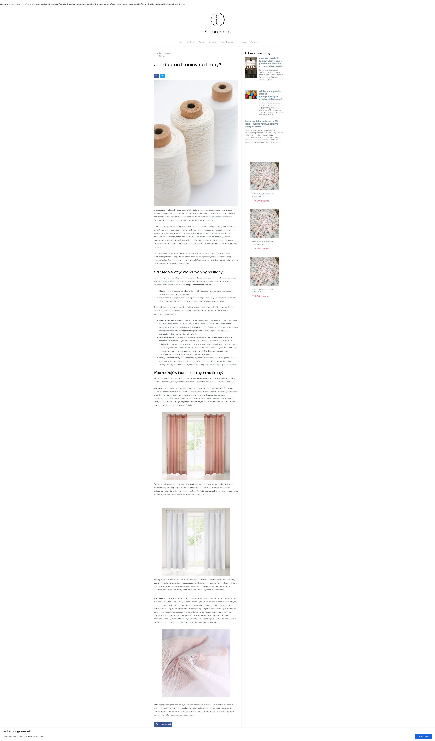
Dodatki (212, 42)
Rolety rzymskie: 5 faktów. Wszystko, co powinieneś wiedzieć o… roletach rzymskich (271, 62)
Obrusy (201, 42)
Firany (180, 42)
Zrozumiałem (423, 737)
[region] (217, 734)
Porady (243, 42)
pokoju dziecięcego (211, 364)
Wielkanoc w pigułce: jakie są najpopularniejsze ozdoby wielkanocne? (270, 95)
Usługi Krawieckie (228, 42)
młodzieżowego (231, 364)
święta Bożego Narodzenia (220, 217)
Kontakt (254, 42)
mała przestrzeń (166, 330)
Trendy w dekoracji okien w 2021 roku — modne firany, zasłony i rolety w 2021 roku (262, 124)
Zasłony (190, 42)
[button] (156, 76)
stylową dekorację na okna (165, 281)
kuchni (195, 334)
